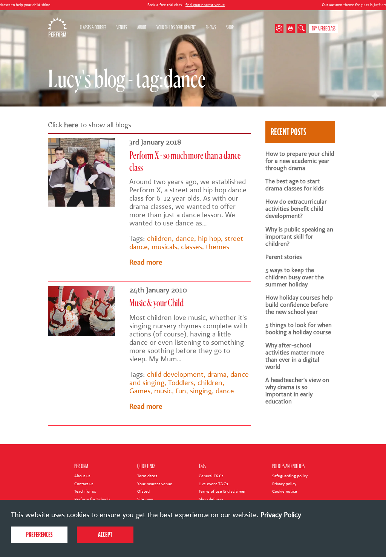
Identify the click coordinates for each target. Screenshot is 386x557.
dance (185, 238)
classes (191, 247)
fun (181, 391)
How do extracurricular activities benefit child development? (296, 208)
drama (217, 374)
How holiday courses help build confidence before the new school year (299, 304)
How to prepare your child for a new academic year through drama (299, 161)
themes (217, 247)
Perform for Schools (92, 499)
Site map (145, 499)
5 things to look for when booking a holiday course (298, 328)
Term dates (147, 475)
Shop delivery (211, 499)
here (71, 125)
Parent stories (283, 256)
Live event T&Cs (213, 483)
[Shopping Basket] (290, 28)
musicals (164, 247)
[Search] (301, 28)
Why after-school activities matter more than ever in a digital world (294, 356)
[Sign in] (280, 28)
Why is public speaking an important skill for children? (299, 236)
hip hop (209, 238)
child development (175, 374)
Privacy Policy (280, 515)
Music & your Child (156, 303)
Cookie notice (284, 491)
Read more (145, 262)
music (163, 391)
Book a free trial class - (162, 5)
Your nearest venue (154, 483)
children (159, 238)
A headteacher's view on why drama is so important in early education (297, 390)
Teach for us (85, 491)
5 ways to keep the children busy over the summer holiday (294, 277)
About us (82, 475)
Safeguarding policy (290, 475)
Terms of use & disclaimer (222, 491)
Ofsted (143, 491)
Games (139, 391)
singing (201, 391)
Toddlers (181, 383)
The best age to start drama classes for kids (294, 185)
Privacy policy (284, 483)
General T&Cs (211, 475)
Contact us (83, 483)
